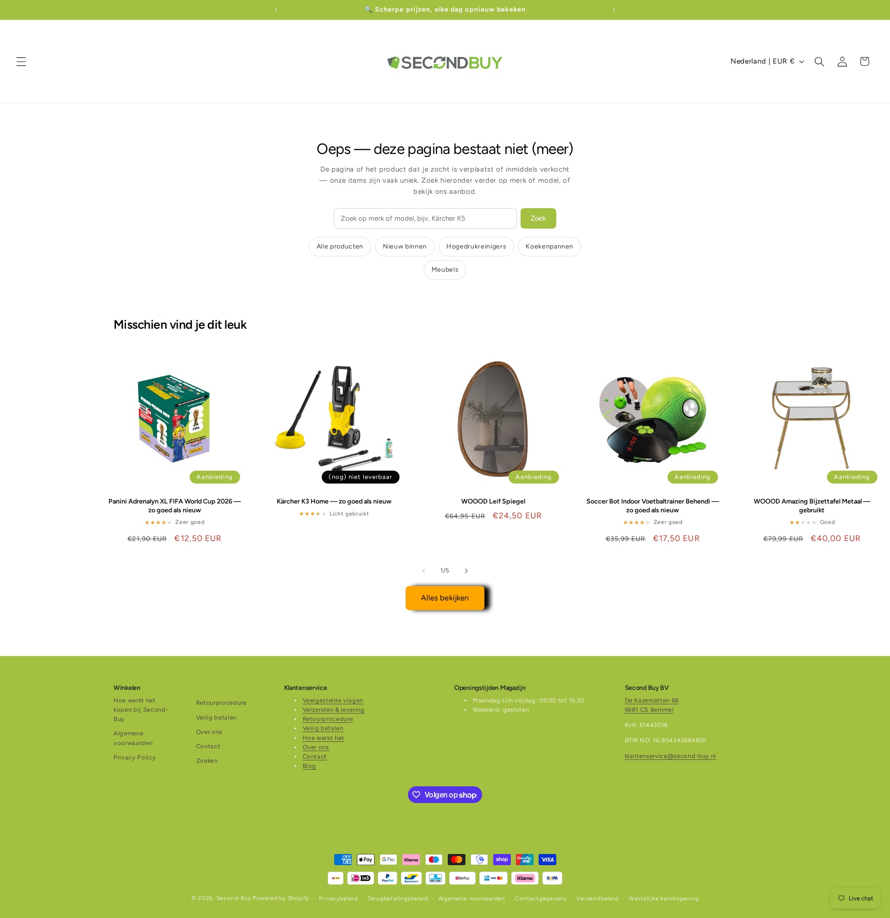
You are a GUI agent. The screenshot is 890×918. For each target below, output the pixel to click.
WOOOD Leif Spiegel (493, 501)
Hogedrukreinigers (476, 246)
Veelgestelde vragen (333, 700)
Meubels (445, 270)
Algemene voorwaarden (133, 738)
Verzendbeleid (597, 898)
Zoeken (207, 761)
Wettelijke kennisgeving (664, 898)
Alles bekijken (445, 597)
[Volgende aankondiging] (614, 9)
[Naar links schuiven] (423, 571)
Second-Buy (233, 898)
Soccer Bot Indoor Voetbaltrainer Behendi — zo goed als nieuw (652, 506)
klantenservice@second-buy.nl (670, 755)
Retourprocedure (221, 703)
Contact (208, 746)
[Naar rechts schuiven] (466, 571)
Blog (310, 766)
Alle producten (340, 246)
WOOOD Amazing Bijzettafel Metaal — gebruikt (812, 506)
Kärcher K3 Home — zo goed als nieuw (334, 501)
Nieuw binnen (405, 246)
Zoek (538, 218)
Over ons (209, 731)
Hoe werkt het (324, 737)
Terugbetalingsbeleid (398, 898)
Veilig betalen (216, 717)
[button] (21, 61)
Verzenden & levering (334, 710)
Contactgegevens (541, 898)
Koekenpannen (549, 246)
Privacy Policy (135, 757)
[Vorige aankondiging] (276, 9)
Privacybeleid (338, 898)
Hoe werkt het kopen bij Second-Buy (141, 710)
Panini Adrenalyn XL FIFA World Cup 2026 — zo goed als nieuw (174, 506)
